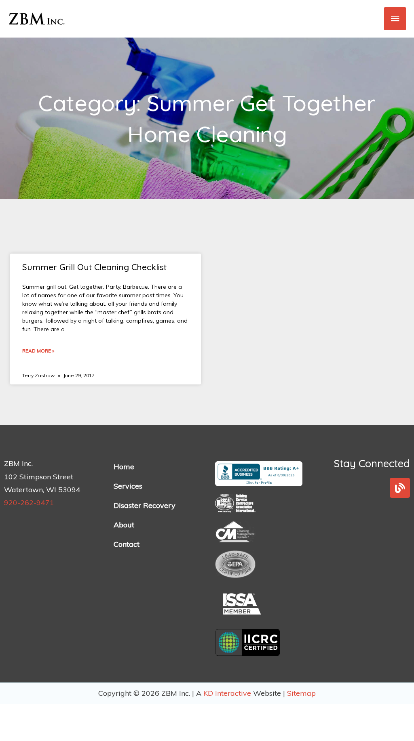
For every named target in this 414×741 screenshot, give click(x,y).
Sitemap (301, 693)
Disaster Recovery (144, 505)
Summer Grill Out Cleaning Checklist (94, 267)
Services (128, 486)
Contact (126, 544)
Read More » (38, 351)
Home (124, 466)
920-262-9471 (29, 502)
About (124, 524)
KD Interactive (228, 693)
